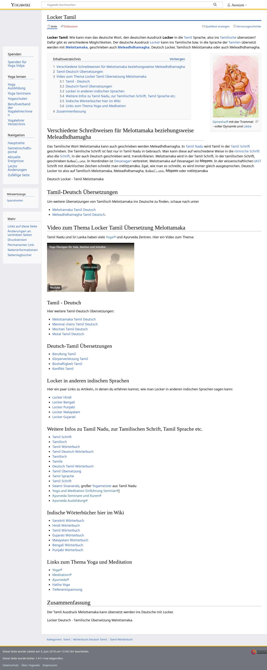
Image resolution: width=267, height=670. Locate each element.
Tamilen (234, 42)
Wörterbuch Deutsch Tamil (90, 639)
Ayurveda (59, 579)
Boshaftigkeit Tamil (67, 363)
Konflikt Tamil (63, 368)
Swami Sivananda (65, 486)
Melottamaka (77, 47)
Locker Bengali (63, 402)
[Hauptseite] (20, 27)
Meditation (60, 575)
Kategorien (54, 639)
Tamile (57, 461)
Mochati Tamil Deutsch (70, 329)
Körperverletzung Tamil (70, 359)
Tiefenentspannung (67, 589)
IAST (257, 161)
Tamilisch (59, 442)
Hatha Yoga (61, 584)
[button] (90, 267)
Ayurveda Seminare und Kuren (75, 495)
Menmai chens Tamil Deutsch (75, 324)
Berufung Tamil (64, 354)
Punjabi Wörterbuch (67, 550)
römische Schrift (247, 151)
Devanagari (123, 161)
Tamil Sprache (63, 476)
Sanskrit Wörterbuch (68, 520)
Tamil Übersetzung (66, 471)
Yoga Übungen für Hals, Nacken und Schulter (77, 247)
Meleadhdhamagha (133, 47)
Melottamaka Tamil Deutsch (74, 209)
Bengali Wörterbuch (67, 545)
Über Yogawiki (30, 665)
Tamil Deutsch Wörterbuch (73, 451)
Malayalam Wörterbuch (70, 540)
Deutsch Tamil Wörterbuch (73, 466)
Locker (155, 42)
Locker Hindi (62, 397)
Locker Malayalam (66, 412)
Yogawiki (20, 4)
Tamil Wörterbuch (66, 446)
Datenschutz (11, 665)
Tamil (188, 37)
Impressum (50, 665)
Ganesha (219, 122)
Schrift (65, 156)
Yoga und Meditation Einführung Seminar (84, 491)
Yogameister (102, 486)
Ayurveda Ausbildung (68, 500)
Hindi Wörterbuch (66, 525)
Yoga (109, 237)
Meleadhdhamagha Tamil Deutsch (78, 214)
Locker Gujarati (64, 417)
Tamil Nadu (194, 146)
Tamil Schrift (240, 146)
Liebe (248, 126)
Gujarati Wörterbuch (68, 535)
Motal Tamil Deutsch (68, 334)
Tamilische (228, 37)
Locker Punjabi (63, 407)
